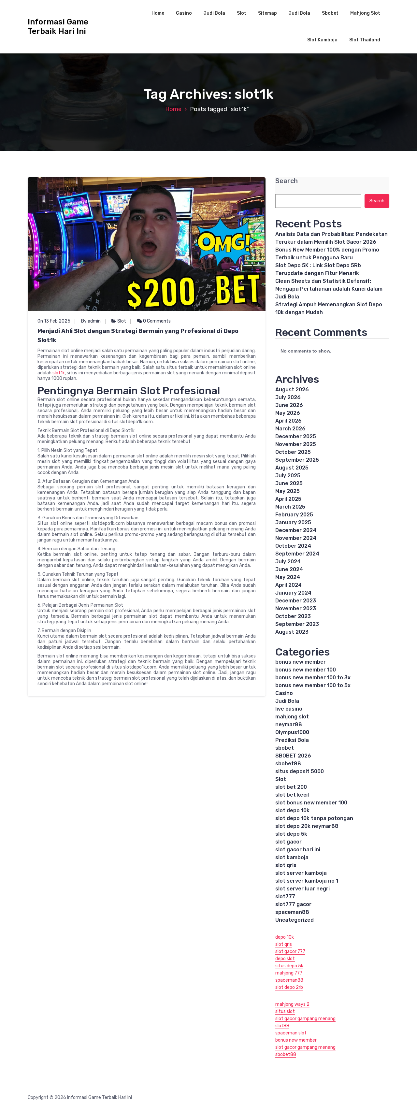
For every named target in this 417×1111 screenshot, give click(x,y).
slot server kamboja (301, 873)
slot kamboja (292, 857)
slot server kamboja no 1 (306, 881)
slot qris (285, 865)
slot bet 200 (291, 787)
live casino (288, 709)
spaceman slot (291, 1033)
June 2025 (289, 483)
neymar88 (288, 724)
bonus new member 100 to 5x (313, 685)
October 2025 (293, 452)
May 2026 (287, 413)
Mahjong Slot (365, 13)
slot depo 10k (292, 810)
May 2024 (287, 577)
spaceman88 (292, 912)
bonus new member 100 (305, 670)
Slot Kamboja (322, 40)
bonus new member (300, 662)
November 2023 (295, 608)
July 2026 (288, 397)
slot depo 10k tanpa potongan (314, 818)
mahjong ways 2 (292, 1004)
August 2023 (292, 632)
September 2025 (297, 460)
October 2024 (293, 546)
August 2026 (292, 389)
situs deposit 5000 (299, 771)
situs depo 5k (289, 966)
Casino (184, 13)
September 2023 (297, 624)
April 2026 (288, 421)
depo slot (285, 958)
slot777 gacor (293, 904)
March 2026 (290, 429)
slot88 (282, 1026)
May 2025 (287, 491)
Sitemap (267, 13)
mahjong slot (292, 717)
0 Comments (156, 321)
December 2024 (295, 530)
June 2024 (289, 569)
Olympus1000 (292, 732)
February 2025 (294, 515)
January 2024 (293, 593)
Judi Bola (214, 13)
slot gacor (288, 842)
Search (286, 181)
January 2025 (293, 522)
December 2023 (295, 601)
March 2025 (290, 507)
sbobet (284, 748)
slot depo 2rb (289, 987)
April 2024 (288, 585)
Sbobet (330, 13)
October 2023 (293, 616)
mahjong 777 (288, 973)
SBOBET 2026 (293, 756)
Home (157, 13)
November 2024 (295, 538)
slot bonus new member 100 (311, 803)
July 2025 (287, 475)
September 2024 (297, 554)
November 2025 (295, 444)
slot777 (285, 896)
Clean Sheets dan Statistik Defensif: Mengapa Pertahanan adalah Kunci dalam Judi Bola (328, 289)
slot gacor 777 (290, 951)
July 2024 (288, 561)
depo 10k (284, 937)
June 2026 (289, 405)
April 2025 (288, 499)
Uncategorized (294, 920)
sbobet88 (288, 763)
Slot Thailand (364, 40)
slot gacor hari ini (297, 849)
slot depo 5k (291, 834)
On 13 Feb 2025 (53, 321)
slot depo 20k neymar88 (306, 826)
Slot (241, 13)
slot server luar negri (302, 889)
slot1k (58, 373)
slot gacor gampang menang (305, 1018)
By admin (91, 321)
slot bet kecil (292, 795)
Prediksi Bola (292, 740)
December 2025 (295, 436)
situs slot (285, 1011)
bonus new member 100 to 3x (313, 677)
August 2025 (292, 468)
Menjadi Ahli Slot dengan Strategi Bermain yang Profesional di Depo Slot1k (137, 335)
